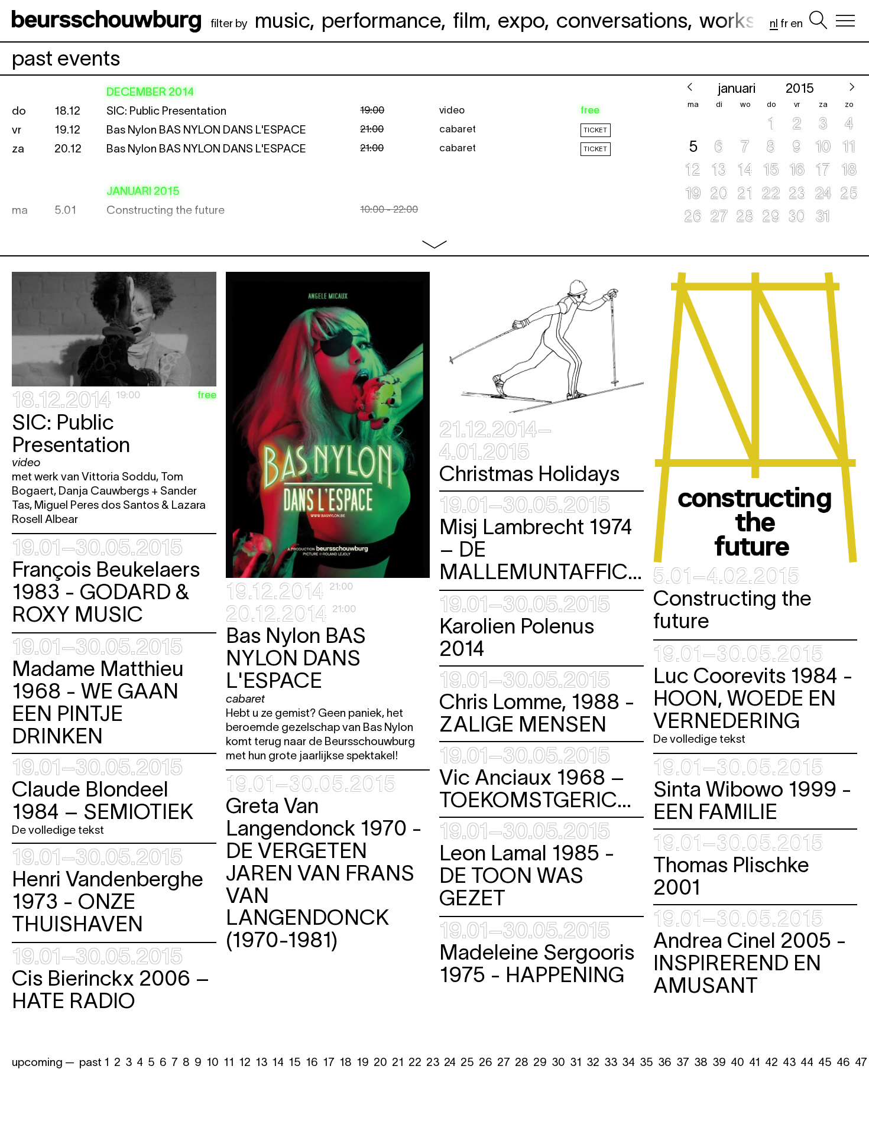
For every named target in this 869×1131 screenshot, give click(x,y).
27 (503, 1062)
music (282, 20)
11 (228, 1062)
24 (450, 1062)
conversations (622, 20)
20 (380, 1062)
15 (294, 1062)
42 (771, 1062)
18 (345, 1062)
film (469, 20)
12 (245, 1062)
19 (362, 1062)
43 (789, 1062)
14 (278, 1062)
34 (628, 1062)
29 (540, 1062)
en (796, 23)
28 (521, 1062)
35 (646, 1062)
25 (467, 1062)
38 (701, 1062)
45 (825, 1062)
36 (665, 1062)
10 (212, 1062)
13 (261, 1062)
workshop (745, 20)
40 (737, 1062)
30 (558, 1062)
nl (774, 23)
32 (592, 1062)
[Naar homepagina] (109, 20)
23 (432, 1062)
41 (754, 1062)
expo (521, 20)
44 (806, 1062)
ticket (595, 130)
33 (610, 1062)
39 (719, 1062)
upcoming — (43, 1062)
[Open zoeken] (818, 20)
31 (576, 1062)
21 (398, 1062)
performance (381, 20)
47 (861, 1062)
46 (843, 1062)
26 (485, 1062)
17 (329, 1062)
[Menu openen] (845, 20)
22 (414, 1062)
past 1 (94, 1062)
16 (312, 1062)
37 (682, 1062)
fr (784, 23)
